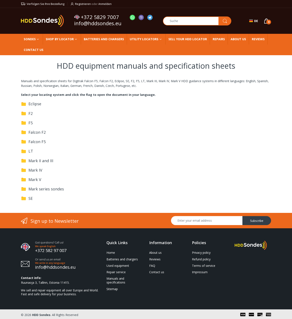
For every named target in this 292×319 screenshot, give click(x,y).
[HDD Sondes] (46, 21)
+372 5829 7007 (100, 17)
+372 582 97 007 (50, 250)
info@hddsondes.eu (98, 23)
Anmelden (105, 4)
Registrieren (83, 4)
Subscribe (256, 221)
